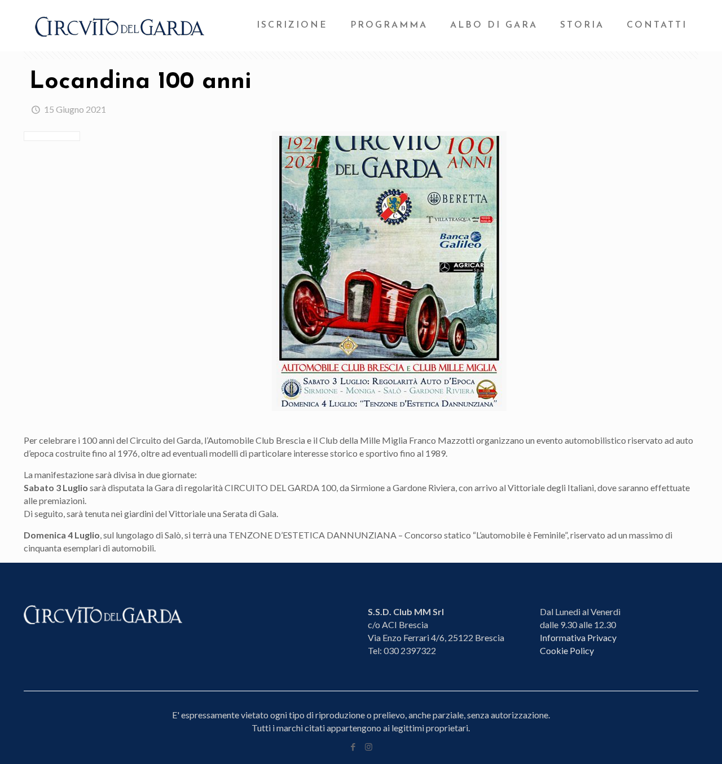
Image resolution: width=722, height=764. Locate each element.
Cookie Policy (567, 650)
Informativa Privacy (578, 637)
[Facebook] (353, 746)
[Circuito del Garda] (119, 25)
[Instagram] (369, 746)
